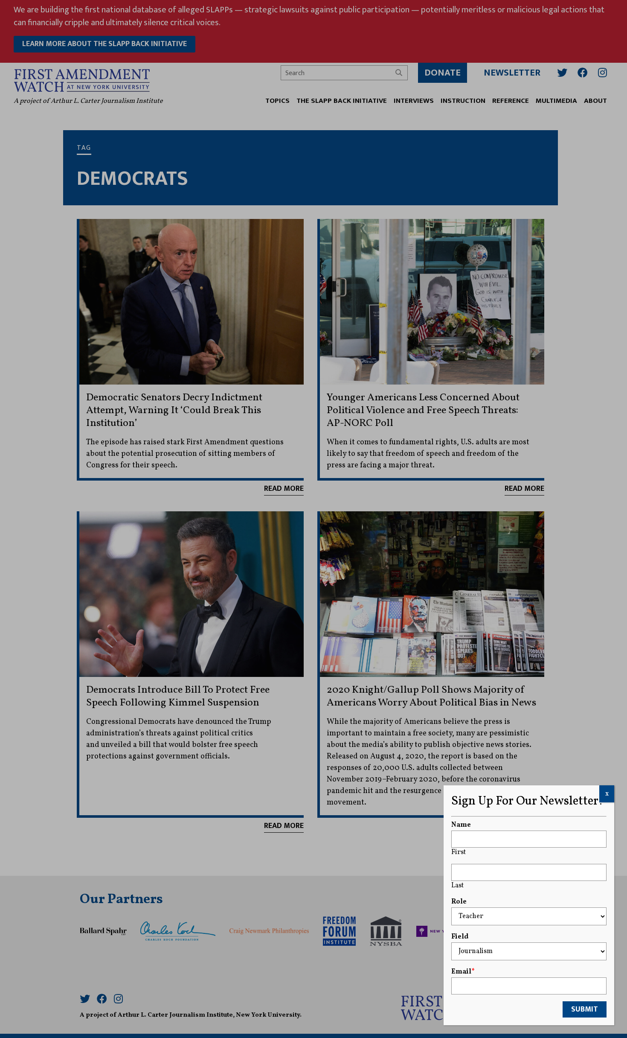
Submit (584, 1009)
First (458, 852)
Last (457, 885)
